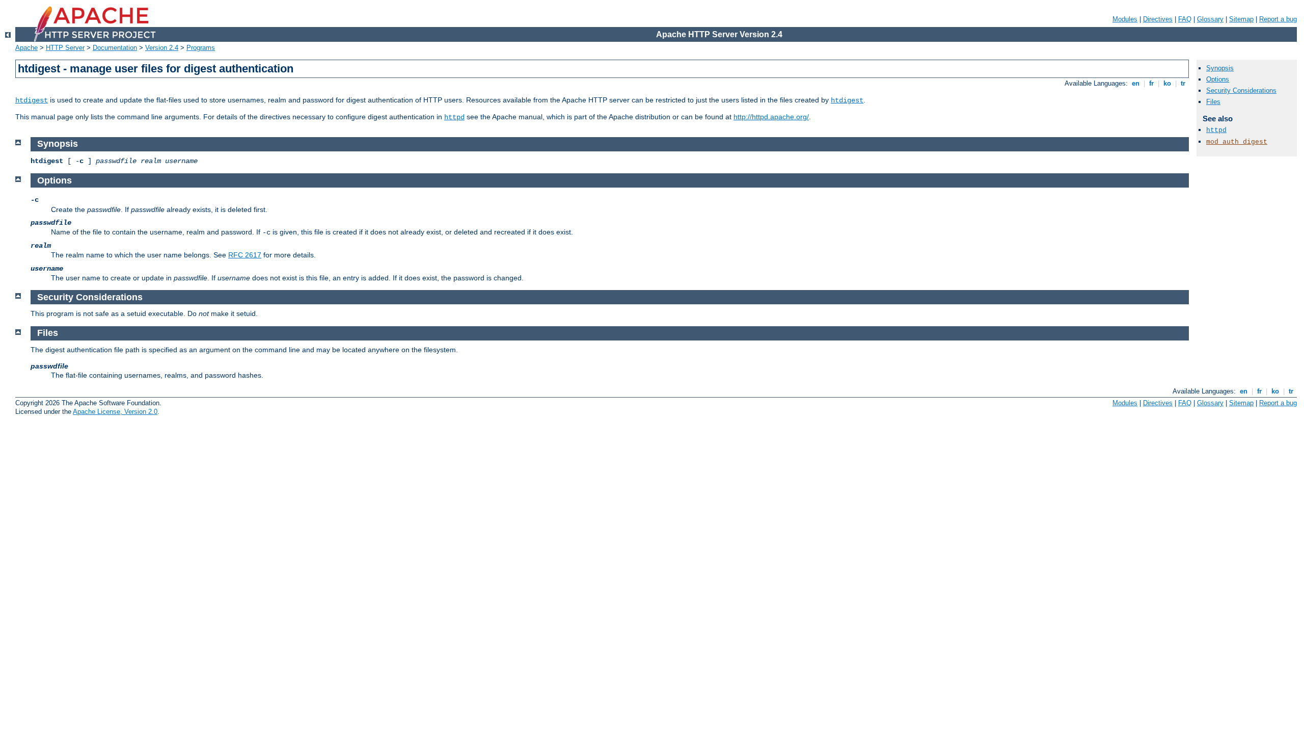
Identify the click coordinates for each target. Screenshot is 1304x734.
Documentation (115, 47)
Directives (1158, 19)
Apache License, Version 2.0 (115, 411)
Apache (26, 47)
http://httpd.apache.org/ (771, 117)
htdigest (31, 100)
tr (1183, 83)
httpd (454, 117)
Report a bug (1278, 19)
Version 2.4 (161, 47)
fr (1151, 83)
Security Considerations (1241, 90)
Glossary (1210, 19)
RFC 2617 (244, 255)
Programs (200, 47)
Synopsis (1220, 68)
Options (1217, 79)
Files (1213, 102)
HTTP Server (65, 47)
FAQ (1184, 19)
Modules (1124, 19)
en (1136, 83)
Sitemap (1241, 19)
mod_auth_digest (1236, 142)
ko (1167, 83)
